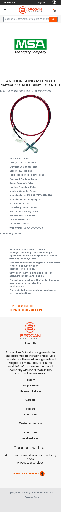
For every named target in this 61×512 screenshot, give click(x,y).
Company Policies (30, 391)
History (30, 379)
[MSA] (30, 46)
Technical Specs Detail (25, 309)
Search (53, 19)
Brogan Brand (30, 385)
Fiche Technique (22, 305)
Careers (30, 408)
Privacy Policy (33, 497)
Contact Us (30, 414)
